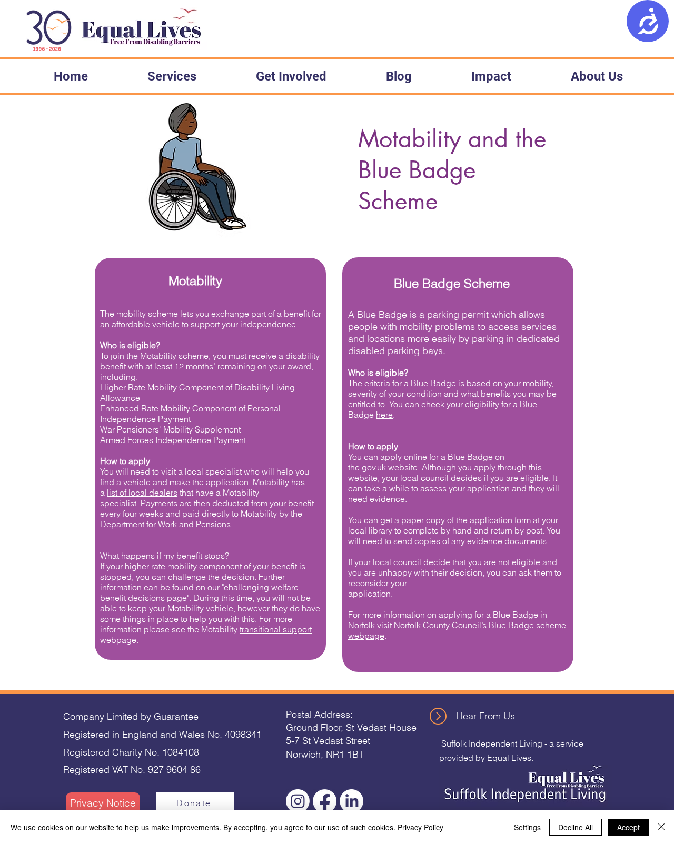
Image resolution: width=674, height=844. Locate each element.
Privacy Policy (420, 827)
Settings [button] (527, 827)
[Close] (661, 827)
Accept (628, 827)
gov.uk (374, 467)
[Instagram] (298, 801)
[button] (171, 76)
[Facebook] (324, 801)
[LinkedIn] (351, 801)
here (384, 414)
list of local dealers (142, 492)
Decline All (575, 827)
